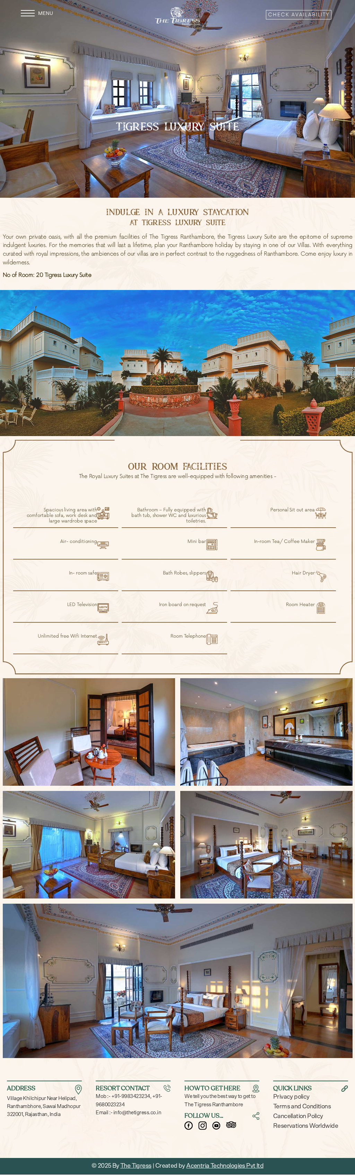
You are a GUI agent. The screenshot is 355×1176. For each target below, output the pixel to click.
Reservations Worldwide (305, 1126)
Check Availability (298, 15)
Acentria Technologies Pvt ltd (224, 1166)
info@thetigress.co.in (136, 1112)
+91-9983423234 (130, 1096)
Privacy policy (291, 1097)
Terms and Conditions (302, 1106)
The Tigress (135, 1166)
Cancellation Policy (298, 1116)
